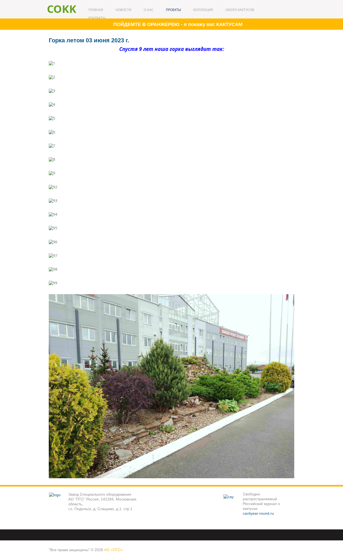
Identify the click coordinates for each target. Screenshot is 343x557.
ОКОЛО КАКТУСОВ (239, 10)
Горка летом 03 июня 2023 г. (89, 40)
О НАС (149, 10)
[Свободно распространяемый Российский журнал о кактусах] (232, 503)
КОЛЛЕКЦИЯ (203, 10)
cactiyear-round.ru (258, 513)
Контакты (96, 18)
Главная (95, 10)
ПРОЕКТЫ (173, 10)
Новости (123, 10)
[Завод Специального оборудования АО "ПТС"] (58, 501)
